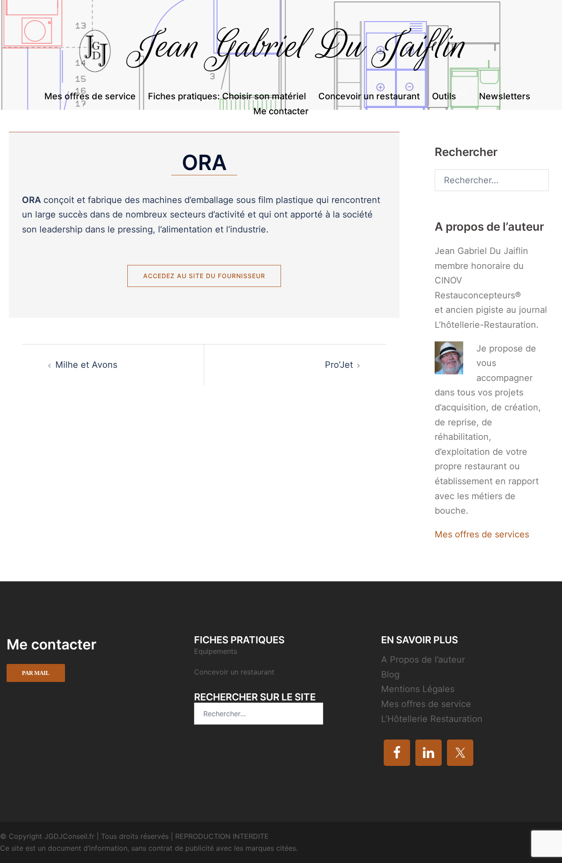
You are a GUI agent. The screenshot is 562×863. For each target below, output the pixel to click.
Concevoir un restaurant (369, 96)
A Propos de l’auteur (423, 659)
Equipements (216, 651)
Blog (390, 674)
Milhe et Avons (86, 364)
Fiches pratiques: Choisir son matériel (227, 96)
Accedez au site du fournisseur (204, 275)
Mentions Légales (417, 689)
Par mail (36, 673)
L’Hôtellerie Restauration (432, 719)
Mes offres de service (90, 96)
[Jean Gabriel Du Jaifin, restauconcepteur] (281, 53)
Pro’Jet (339, 364)
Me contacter (281, 111)
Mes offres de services (482, 534)
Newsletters (504, 96)
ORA (204, 162)
